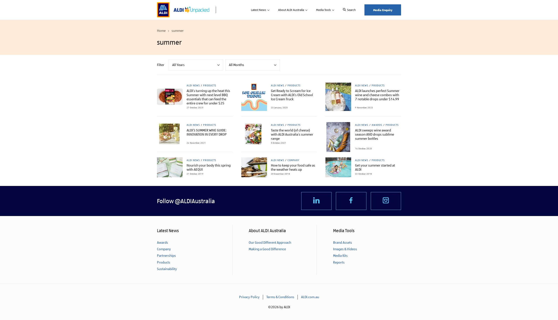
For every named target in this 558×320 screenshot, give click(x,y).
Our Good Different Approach (270, 242)
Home (161, 31)
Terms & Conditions (280, 297)
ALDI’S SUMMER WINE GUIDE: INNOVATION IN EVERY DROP (207, 132)
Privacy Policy (249, 297)
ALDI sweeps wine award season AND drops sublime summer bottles (374, 134)
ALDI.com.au (310, 297)
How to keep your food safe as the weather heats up (293, 167)
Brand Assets (342, 242)
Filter (160, 65)
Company (293, 160)
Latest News (258, 10)
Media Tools (323, 10)
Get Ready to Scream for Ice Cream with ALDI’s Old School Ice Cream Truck (292, 95)
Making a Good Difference (267, 249)
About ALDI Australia (291, 10)
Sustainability (167, 269)
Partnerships (166, 256)
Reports (339, 262)
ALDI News (193, 85)
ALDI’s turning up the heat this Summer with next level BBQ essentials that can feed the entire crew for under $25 (208, 97)
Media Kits (340, 256)
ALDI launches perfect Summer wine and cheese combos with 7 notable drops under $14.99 (377, 95)
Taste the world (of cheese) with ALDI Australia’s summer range (292, 134)
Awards (377, 124)
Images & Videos (345, 249)
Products (209, 85)
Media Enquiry (382, 10)
